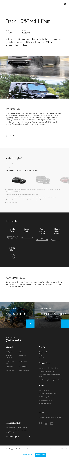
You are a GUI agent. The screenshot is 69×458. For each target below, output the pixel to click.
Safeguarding (10, 370)
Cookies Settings (24, 370)
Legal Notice (9, 366)
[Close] (66, 448)
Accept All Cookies (40, 454)
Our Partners (22, 355)
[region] (34, 452)
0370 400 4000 (44, 390)
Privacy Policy (23, 361)
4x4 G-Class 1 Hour (16, 313)
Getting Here (9, 352)
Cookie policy (23, 366)
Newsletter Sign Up (12, 437)
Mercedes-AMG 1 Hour (53, 313)
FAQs (20, 352)
